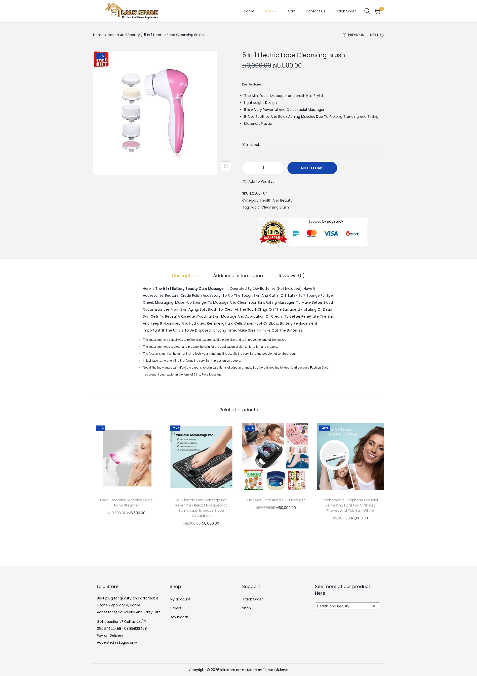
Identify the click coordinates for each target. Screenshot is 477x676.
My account (180, 599)
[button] (258, 181)
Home (98, 34)
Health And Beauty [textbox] (346, 606)
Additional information (238, 275)
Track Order (252, 599)
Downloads (179, 617)
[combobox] (347, 605)
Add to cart (312, 168)
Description (184, 275)
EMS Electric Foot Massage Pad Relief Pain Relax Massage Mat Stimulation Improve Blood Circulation (201, 508)
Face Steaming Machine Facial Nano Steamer (126, 503)
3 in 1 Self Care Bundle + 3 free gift (275, 500)
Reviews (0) (292, 275)
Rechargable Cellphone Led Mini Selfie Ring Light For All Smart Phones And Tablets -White (350, 505)
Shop (246, 608)
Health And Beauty (124, 34)
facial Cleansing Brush (270, 207)
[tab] (184, 275)
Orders (175, 608)
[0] (377, 11)
